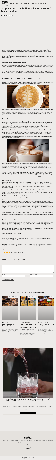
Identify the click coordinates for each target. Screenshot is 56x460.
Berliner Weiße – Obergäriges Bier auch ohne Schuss (46, 324)
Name (3, 274)
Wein (21, 3)
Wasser (39, 442)
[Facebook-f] (25, 447)
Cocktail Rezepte (16, 442)
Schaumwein (27, 3)
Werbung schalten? (28, 444)
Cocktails (5, 3)
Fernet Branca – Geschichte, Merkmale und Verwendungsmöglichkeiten (30, 325)
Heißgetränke (35, 3)
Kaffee (39, 176)
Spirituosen (12, 3)
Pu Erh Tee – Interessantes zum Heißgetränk (8, 324)
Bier (17, 3)
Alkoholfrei (43, 3)
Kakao (51, 174)
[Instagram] (30, 447)
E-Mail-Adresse (33, 274)
